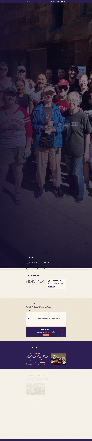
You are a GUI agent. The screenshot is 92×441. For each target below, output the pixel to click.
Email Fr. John (51, 286)
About (51, 1)
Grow (40, 268)
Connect (62, 1)
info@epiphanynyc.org (43, 362)
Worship (54, 1)
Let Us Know (46, 334)
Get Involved (34, 268)
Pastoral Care (28, 268)
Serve (37, 268)
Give (65, 1)
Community (44, 268)
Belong (58, 1)
